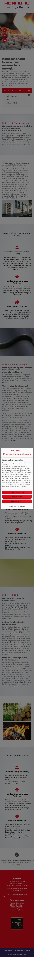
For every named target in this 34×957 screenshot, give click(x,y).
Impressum (22, 506)
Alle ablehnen (17, 497)
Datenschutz (12, 506)
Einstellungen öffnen (17, 492)
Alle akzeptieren (17, 501)
